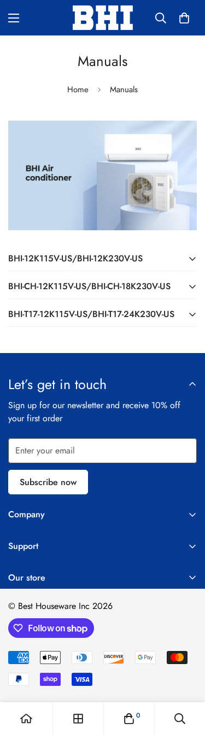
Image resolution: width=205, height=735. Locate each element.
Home (78, 89)
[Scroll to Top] (185, 677)
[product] (26, 718)
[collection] (78, 718)
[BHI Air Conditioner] (103, 17)
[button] (184, 18)
